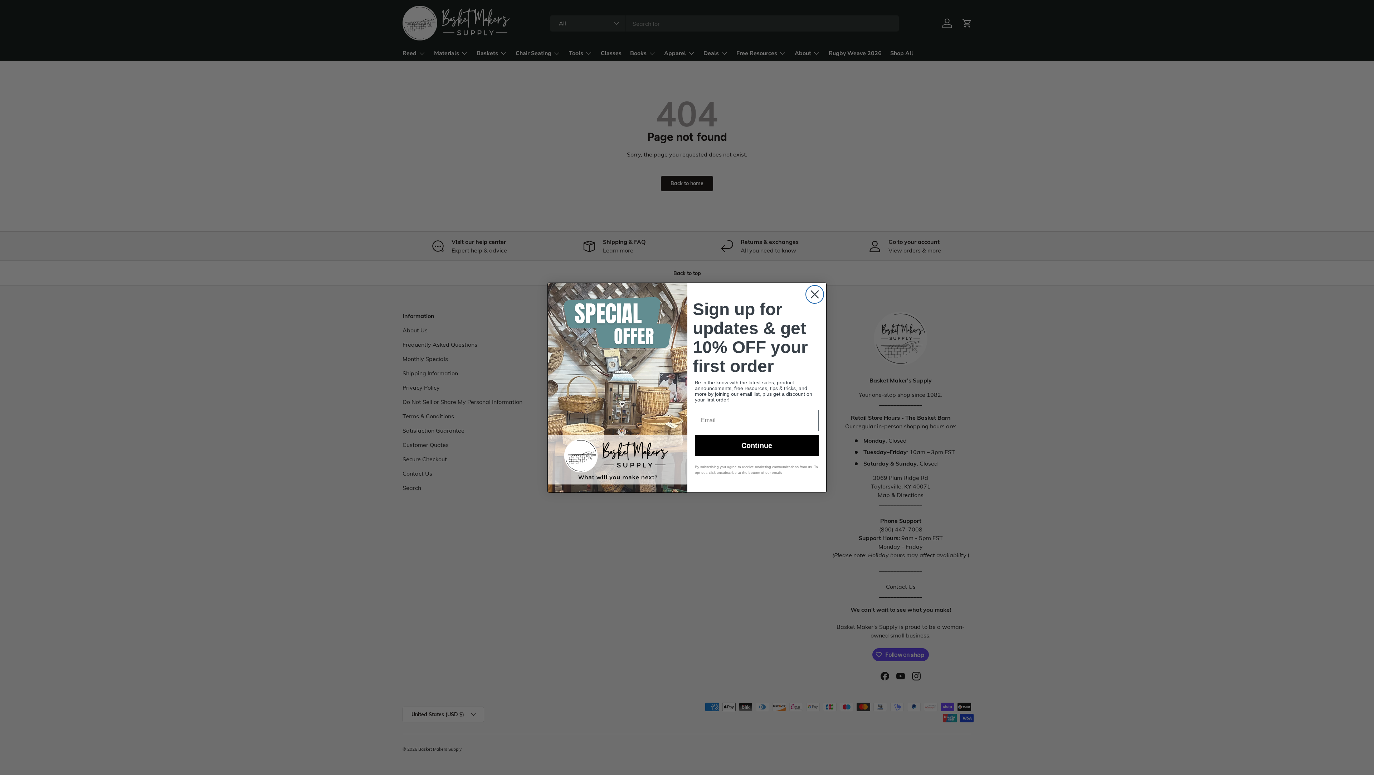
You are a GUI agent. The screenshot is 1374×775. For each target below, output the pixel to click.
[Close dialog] (815, 294)
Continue (756, 445)
